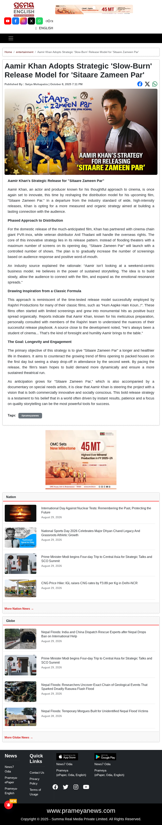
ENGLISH (46, 28)
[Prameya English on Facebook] (55, 787)
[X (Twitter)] (31, 20)
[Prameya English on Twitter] (65, 787)
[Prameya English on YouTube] (86, 787)
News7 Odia (64, 764)
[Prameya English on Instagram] (75, 787)
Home (8, 52)
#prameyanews (30, 415)
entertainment (24, 52)
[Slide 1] (94, 7)
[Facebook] (15, 20)
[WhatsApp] (39, 20)
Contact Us (37, 772)
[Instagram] (23, 20)
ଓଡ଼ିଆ (49, 21)
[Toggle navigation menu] (11, 38)
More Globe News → (19, 737)
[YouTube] (7, 20)
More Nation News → (19, 608)
